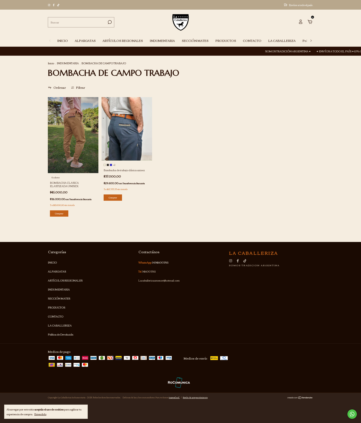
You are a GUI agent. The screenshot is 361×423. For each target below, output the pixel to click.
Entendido (40, 414)
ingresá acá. (174, 397)
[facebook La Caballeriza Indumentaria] (53, 5)
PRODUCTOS (225, 40)
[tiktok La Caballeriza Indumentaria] (58, 5)
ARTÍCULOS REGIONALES (123, 40)
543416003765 (160, 262)
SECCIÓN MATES (195, 40)
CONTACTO (252, 40)
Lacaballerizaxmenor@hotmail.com (159, 280)
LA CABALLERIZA (282, 40)
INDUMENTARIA (162, 40)
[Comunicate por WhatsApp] (352, 414)
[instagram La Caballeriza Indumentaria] (49, 5)
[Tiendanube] (300, 398)
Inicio (51, 63)
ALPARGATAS (85, 40)
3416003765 (149, 271)
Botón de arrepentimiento (195, 397)
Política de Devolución (60, 334)
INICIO (62, 40)
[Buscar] (109, 22)
